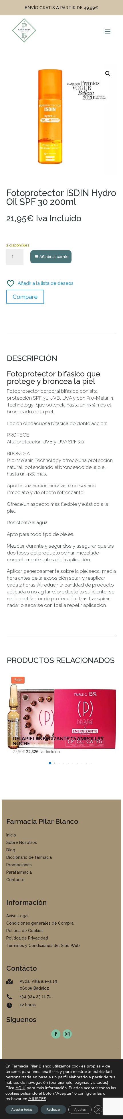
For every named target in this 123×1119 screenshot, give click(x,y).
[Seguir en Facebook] (55, 1034)
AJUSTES (37, 1098)
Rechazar (53, 1109)
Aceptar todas (22, 1109)
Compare (25, 296)
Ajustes (80, 1109)
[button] (108, 73)
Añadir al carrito (53, 256)
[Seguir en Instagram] (67, 1034)
